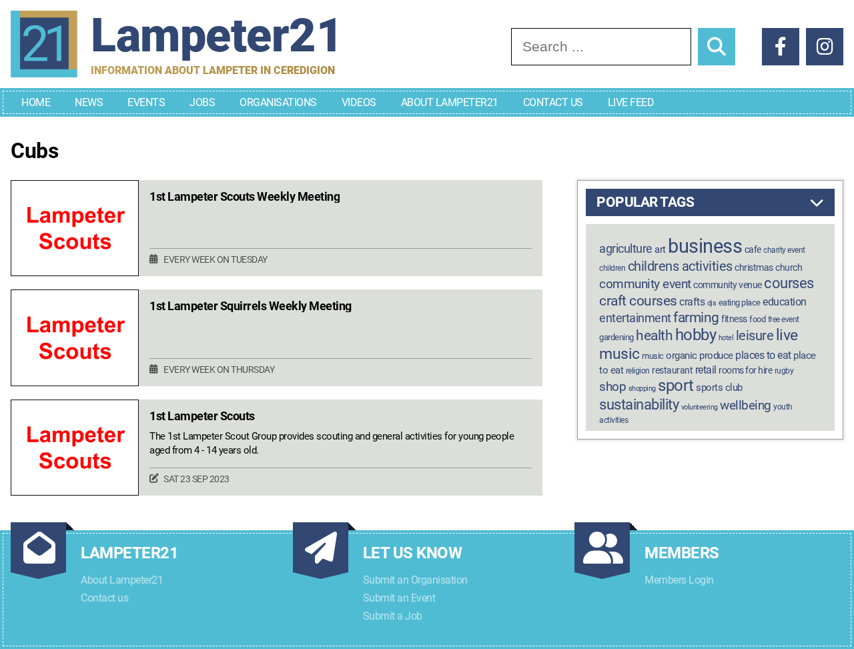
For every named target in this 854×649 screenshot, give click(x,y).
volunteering (699, 407)
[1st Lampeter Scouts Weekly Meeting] (75, 228)
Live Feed (631, 102)
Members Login (679, 580)
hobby (696, 335)
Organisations (278, 102)
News (89, 102)
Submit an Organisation (415, 580)
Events (146, 102)
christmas (754, 267)
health (654, 335)
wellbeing (745, 405)
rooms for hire (745, 370)
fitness (734, 319)
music (653, 356)
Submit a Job (392, 616)
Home (35, 102)
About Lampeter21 (449, 102)
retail (706, 370)
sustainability (639, 404)
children (612, 268)
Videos (359, 102)
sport (676, 385)
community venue (727, 284)
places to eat (763, 355)
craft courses (638, 300)
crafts (692, 301)
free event (783, 319)
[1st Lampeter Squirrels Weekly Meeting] (75, 337)
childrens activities (680, 266)
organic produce (699, 356)
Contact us (104, 598)
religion (638, 371)
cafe (753, 249)
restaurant (672, 370)
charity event (784, 250)
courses (789, 282)
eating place (740, 302)
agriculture (626, 248)
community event (645, 283)
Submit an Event (399, 598)
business (705, 246)
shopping (642, 388)
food (757, 319)
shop (612, 387)
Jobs (202, 102)
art (660, 249)
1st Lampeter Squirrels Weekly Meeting (250, 306)
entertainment (635, 318)
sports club (719, 388)
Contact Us (553, 102)
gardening (616, 337)
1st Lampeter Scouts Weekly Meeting (244, 197)
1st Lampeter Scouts (202, 416)
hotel (726, 338)
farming (696, 317)
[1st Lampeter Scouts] (75, 448)
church (788, 267)
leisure (755, 336)
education (785, 301)
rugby (784, 371)
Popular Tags (645, 202)
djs (712, 303)
